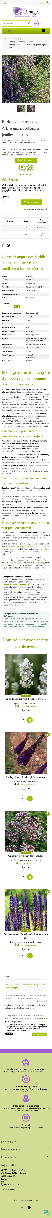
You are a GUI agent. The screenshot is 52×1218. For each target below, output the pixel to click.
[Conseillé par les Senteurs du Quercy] (29, 168)
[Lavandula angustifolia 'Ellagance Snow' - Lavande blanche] (26, 674)
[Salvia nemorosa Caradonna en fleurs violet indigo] (26, 910)
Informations (10, 1165)
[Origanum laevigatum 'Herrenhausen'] (26, 831)
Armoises (40, 563)
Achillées (44, 549)
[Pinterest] (8, 245)
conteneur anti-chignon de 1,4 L (17, 584)
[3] (42, 1001)
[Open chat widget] (47, 1213)
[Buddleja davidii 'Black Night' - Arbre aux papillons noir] (26, 753)
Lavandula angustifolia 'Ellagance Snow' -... (26, 698)
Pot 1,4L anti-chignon (26, 174)
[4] (44, 1001)
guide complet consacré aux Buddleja (28, 626)
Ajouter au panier (31, 202)
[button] (26, 1142)
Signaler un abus (39, 1034)
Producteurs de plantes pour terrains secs (26, 1069)
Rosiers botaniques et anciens (21, 546)
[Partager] (3, 245)
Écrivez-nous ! (9, 1189)
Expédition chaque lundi (26, 1086)
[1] (38, 1001)
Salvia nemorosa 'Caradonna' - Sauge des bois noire (26, 936)
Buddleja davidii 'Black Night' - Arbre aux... (26, 777)
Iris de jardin (17, 563)
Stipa (28, 563)
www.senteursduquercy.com (29, 1200)
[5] (46, 1001)
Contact (26, 1125)
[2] (40, 1001)
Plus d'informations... (26, 160)
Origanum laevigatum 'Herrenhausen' (26, 855)
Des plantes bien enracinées (26, 1106)
